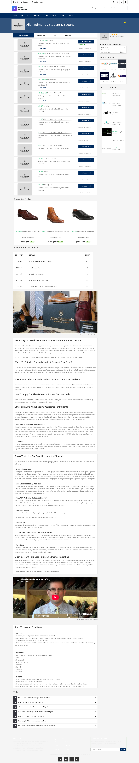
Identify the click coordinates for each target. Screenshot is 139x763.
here (19, 572)
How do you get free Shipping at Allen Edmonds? (34, 698)
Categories (35, 15)
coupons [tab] (41, 35)
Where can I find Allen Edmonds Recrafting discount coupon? (38, 707)
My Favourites (38, 2)
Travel (62, 15)
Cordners (113, 81)
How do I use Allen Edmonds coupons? (31, 716)
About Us (56, 749)
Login (16, 2)
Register (26, 2)
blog (67, 749)
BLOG (54, 15)
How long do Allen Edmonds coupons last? (32, 721)
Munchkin (104, 69)
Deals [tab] (55, 35)
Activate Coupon (87, 42)
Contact (71, 15)
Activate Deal (86, 55)
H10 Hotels (104, 81)
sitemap (67, 745)
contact (68, 741)
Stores (46, 15)
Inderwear (122, 69)
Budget (122, 81)
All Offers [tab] (23, 35)
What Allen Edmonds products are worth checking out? (36, 712)
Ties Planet (113, 69)
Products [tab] (69, 35)
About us (24, 15)
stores (55, 745)
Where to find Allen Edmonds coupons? (31, 702)
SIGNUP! (123, 749)
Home (15, 15)
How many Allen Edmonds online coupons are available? (36, 726)
